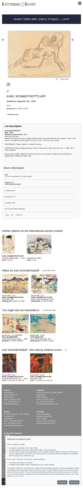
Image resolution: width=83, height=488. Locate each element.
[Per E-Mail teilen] (11, 215)
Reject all (62, 482)
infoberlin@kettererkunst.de (13, 425)
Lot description (13, 126)
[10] (3, 40)
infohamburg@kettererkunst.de (47, 404)
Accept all (74, 482)
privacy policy (18, 476)
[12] (72, 40)
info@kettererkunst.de (11, 404)
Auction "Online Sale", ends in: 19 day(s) (36, 19)
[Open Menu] (79, 3)
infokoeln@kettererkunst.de (45, 423)
